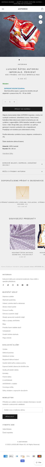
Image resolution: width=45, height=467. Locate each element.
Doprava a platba (8, 296)
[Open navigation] (3, 9)
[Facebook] (3, 285)
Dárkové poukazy (8, 353)
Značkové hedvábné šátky (14, 266)
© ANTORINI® (22, 441)
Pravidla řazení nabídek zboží (12, 327)
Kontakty (5, 373)
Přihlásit (10, 416)
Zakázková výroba (8, 356)
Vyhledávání (6, 331)
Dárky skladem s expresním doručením (15, 391)
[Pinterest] (17, 285)
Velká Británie (7, 429)
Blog (4, 324)
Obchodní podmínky (9, 300)
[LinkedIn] (27, 285)
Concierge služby (8, 387)
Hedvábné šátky (8, 153)
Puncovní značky (8, 310)
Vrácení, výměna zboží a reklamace (14, 303)
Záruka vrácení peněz (9, 307)
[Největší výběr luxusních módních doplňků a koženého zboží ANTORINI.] (22, 9)
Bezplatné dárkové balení (11, 360)
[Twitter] (8, 285)
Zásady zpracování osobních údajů (14, 317)
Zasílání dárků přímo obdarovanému (14, 363)
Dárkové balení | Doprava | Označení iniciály (20, 164)
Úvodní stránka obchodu (10, 334)
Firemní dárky (7, 377)
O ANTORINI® (7, 380)
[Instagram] (13, 285)
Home (3, 266)
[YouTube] (22, 285)
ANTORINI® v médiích (10, 384)
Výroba (5, 349)
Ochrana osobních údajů (10, 314)
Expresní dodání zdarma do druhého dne (16, 366)
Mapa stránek (7, 338)
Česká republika (8, 433)
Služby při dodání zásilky (11, 370)
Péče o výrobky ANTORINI (14, 171)
